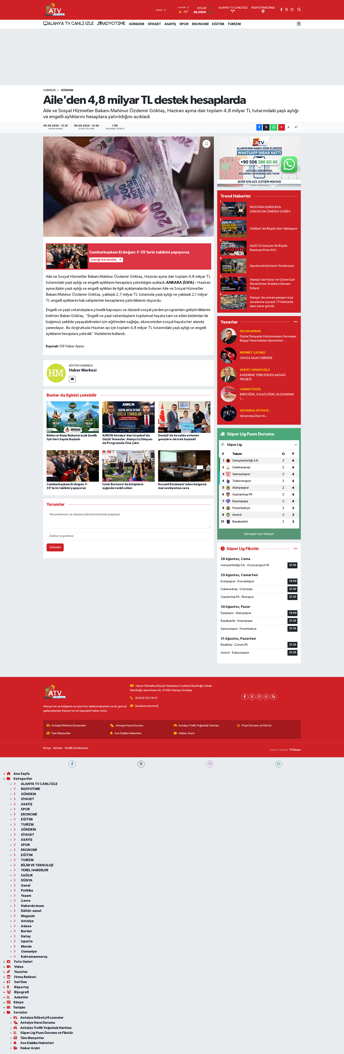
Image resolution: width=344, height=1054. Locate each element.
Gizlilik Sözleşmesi (76, 748)
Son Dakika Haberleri (127, 733)
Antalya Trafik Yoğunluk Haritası (198, 725)
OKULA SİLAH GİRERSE (256, 358)
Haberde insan (32, 906)
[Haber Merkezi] (56, 373)
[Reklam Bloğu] (259, 161)
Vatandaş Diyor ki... (255, 410)
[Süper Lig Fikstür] (295, 548)
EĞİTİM (218, 24)
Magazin (27, 916)
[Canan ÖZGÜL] (228, 394)
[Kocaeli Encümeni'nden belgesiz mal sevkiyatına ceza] (184, 466)
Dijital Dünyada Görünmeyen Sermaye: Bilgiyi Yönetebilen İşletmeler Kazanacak (268, 339)
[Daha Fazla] (281, 127)
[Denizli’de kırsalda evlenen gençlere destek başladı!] (184, 417)
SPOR (184, 24)
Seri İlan (20, 982)
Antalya (27, 921)
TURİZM (234, 24)
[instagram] (209, 764)
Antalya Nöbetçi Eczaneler (69, 725)
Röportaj (21, 987)
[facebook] (72, 764)
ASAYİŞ (170, 24)
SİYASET (154, 24)
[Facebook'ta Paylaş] (259, 127)
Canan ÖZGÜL (250, 389)
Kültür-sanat (31, 911)
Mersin (26, 946)
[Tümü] (295, 322)
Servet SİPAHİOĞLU (255, 369)
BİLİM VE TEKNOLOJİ (36, 865)
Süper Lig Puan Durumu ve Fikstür (46, 1032)
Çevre (25, 900)
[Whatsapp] (266, 696)
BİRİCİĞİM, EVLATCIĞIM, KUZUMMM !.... (267, 396)
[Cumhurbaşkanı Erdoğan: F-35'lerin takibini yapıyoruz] (73, 466)
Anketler (21, 997)
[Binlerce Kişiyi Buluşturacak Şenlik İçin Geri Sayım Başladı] (73, 417)
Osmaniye (28, 951)
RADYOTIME (113, 23)
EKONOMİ (200, 24)
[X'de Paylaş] (266, 127)
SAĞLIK (26, 875)
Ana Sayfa (22, 773)
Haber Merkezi (83, 370)
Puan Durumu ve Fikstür (257, 725)
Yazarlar (21, 971)
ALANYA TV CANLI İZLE (71, 23)
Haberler (49, 90)
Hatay (25, 936)
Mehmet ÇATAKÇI (252, 352)
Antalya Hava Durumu (129, 725)
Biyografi (21, 992)
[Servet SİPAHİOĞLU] (228, 374)
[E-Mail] (72, 379)
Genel (25, 885)
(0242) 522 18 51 (146, 697)
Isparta (26, 941)
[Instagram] (259, 696)
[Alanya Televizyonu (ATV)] (54, 10)
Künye (47, 748)
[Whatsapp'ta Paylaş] (273, 127)
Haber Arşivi (186, 733)
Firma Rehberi (25, 977)
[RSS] (273, 696)
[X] (252, 696)
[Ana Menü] (299, 24)
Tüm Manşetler (61, 733)
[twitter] (141, 764)
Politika (26, 890)
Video (18, 967)
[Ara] (299, 10)
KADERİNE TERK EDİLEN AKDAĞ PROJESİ (263, 377)
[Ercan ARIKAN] (228, 336)
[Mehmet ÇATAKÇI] (228, 355)
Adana (25, 926)
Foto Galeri (23, 961)
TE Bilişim (295, 749)
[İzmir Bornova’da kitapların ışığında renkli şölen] (128, 466)
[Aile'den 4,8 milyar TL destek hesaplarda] (128, 187)
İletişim (57, 748)
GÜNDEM (136, 24)
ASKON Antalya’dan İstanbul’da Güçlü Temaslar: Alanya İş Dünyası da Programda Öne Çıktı (127, 439)
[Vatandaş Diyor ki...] (228, 413)
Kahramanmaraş (33, 956)
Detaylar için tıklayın (259, 534)
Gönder (55, 547)
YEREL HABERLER (34, 870)
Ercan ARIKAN (250, 331)
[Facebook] (244, 696)
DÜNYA (26, 880)
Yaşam (25, 895)
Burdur (26, 931)
